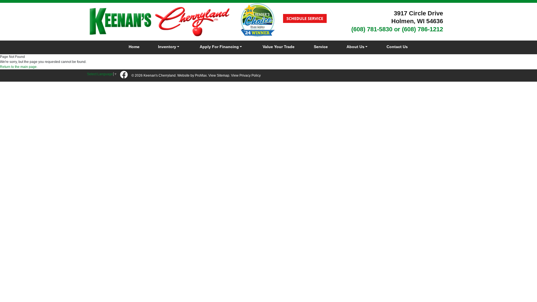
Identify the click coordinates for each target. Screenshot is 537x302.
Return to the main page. (18, 67)
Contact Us (397, 46)
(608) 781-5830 (371, 29)
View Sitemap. (219, 75)
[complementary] (520, 285)
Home (134, 46)
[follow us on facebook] (124, 75)
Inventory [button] (167, 46)
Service (321, 46)
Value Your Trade (279, 46)
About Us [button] (355, 46)
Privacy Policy (250, 75)
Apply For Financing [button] (219, 46)
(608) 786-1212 (422, 29)
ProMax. (201, 75)
